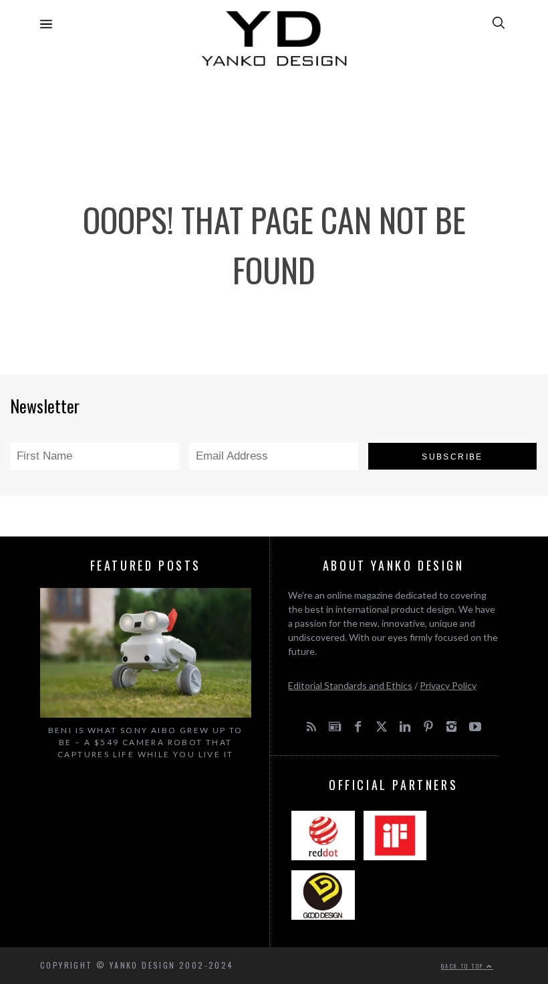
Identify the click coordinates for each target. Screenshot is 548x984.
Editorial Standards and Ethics (350, 685)
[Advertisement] (274, 107)
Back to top (464, 966)
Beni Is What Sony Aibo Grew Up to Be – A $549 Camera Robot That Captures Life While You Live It (145, 742)
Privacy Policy (448, 685)
